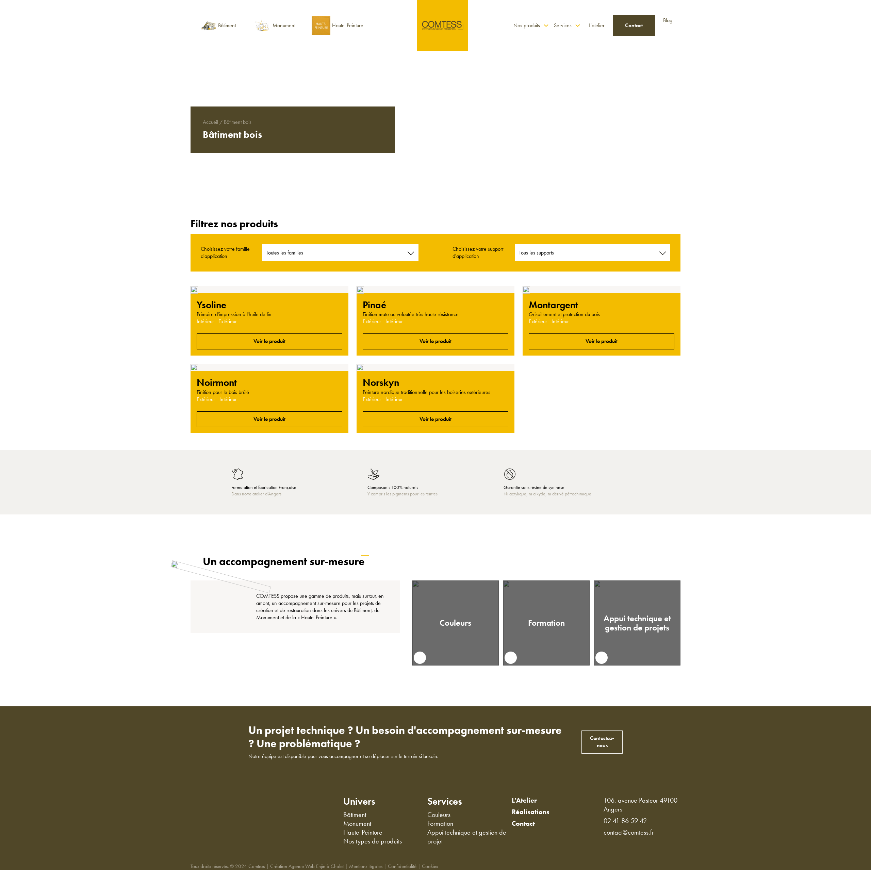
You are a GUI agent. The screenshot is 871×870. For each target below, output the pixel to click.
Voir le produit (269, 341)
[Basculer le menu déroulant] (546, 25)
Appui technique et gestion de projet (466, 837)
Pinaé (374, 305)
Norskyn (381, 382)
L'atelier (597, 25)
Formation (546, 622)
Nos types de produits (372, 841)
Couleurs (455, 622)
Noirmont (217, 382)
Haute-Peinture (362, 832)
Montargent (553, 305)
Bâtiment (354, 814)
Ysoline (211, 305)
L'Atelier (524, 800)
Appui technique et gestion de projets (637, 623)
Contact (634, 25)
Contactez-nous (602, 742)
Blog (667, 20)
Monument (357, 823)
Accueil (210, 122)
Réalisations (530, 811)
